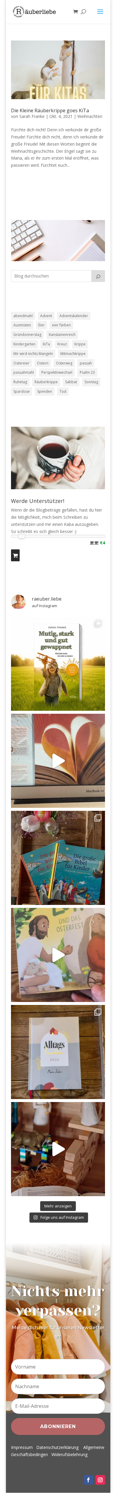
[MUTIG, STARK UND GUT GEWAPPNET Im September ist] (58, 664)
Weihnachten (89, 116)
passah (86, 363)
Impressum (22, 1447)
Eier (41, 325)
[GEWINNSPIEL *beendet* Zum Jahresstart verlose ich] (58, 1052)
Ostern (42, 363)
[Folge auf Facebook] (88, 1480)
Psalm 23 (87, 372)
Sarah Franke (32, 116)
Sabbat (71, 381)
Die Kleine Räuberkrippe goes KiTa (50, 110)
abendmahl (23, 315)
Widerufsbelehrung (69, 1454)
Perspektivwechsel (56, 372)
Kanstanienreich (62, 334)
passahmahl (23, 372)
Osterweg (64, 363)
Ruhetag (20, 381)
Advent (46, 315)
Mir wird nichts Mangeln (33, 353)
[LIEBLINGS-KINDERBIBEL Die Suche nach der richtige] (58, 858)
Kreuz (62, 344)
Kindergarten (24, 344)
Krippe (80, 344)
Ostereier (21, 363)
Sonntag (91, 381)
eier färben (61, 325)
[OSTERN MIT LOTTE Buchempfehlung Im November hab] (58, 955)
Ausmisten (22, 325)
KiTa (46, 344)
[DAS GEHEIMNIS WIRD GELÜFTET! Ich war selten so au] (58, 761)
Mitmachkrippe (73, 353)
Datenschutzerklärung (57, 1447)
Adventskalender (73, 315)
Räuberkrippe (46, 381)
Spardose (21, 391)
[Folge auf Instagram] (100, 1480)
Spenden (44, 391)
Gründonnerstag (27, 334)
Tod (62, 391)
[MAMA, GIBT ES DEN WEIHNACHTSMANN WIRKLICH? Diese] (58, 1149)
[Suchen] (98, 276)
